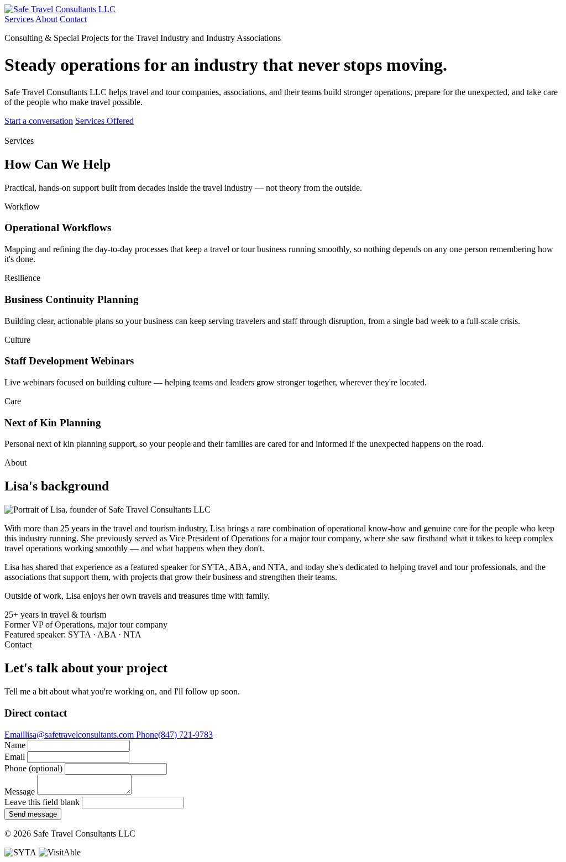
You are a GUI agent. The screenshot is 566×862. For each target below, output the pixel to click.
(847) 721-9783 (174, 734)
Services (19, 19)
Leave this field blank (42, 802)
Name (14, 745)
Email (14, 756)
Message (19, 791)
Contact (73, 19)
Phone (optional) (33, 768)
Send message (33, 814)
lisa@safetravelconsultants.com (70, 734)
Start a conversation (38, 121)
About (46, 19)
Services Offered (104, 121)
